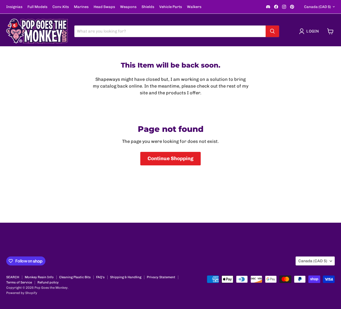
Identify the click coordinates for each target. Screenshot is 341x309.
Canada (317, 7)
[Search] (272, 31)
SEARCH (12, 277)
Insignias (14, 7)
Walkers (194, 7)
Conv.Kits (60, 7)
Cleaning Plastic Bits (75, 277)
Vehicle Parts (170, 7)
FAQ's (100, 277)
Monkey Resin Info (39, 277)
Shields (148, 7)
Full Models (37, 7)
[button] (310, 31)
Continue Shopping (170, 158)
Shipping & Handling (125, 277)
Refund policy (48, 282)
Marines (81, 7)
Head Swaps (104, 7)
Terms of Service (19, 282)
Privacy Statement (161, 277)
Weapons (128, 7)
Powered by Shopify (21, 293)
